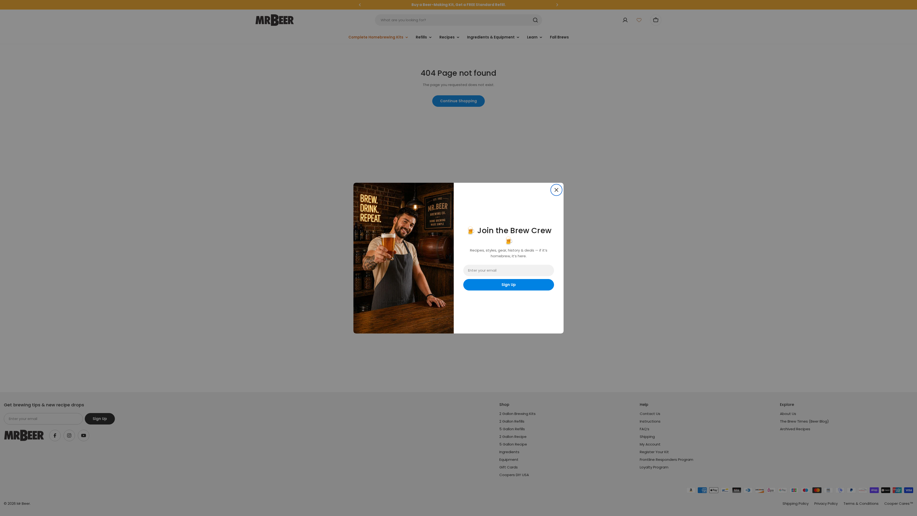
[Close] (556, 190)
